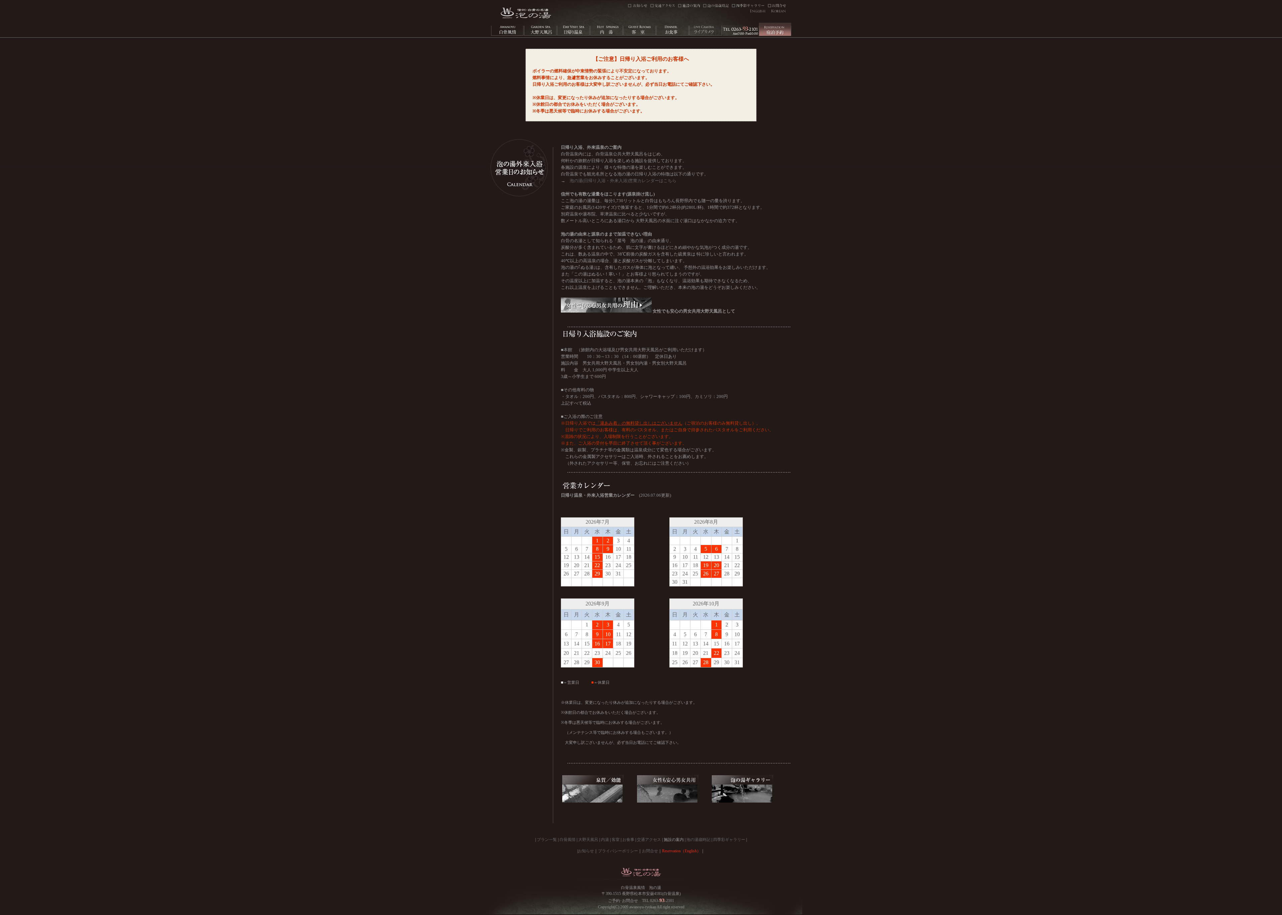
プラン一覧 (547, 839)
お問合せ (650, 851)
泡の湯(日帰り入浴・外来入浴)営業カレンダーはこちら (623, 180)
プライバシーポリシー (618, 851)
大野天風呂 (588, 839)
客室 (616, 839)
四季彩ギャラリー (729, 839)
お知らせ (586, 851)
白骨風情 (568, 839)
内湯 (605, 839)
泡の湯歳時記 (698, 839)
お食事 (628, 839)
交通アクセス (649, 839)
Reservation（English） (681, 851)
